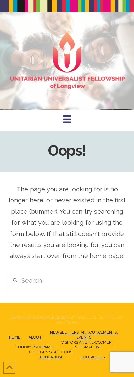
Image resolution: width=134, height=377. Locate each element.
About (35, 337)
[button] (67, 119)
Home (14, 337)
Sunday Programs (34, 347)
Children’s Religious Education (50, 354)
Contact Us (93, 357)
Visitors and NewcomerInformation (86, 345)
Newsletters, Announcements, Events (84, 335)
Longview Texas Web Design (40, 317)
